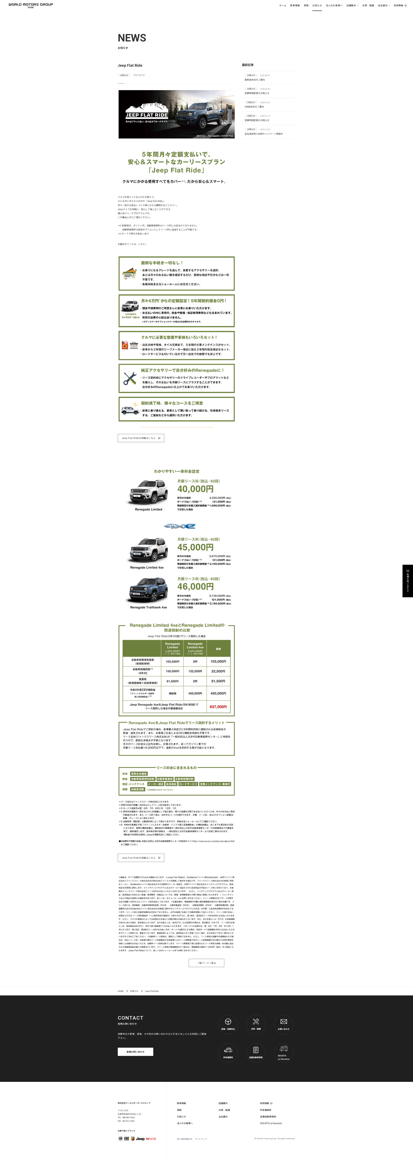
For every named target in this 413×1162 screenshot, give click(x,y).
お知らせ (317, 5)
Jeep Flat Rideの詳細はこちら (139, 438)
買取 (306, 5)
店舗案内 (351, 5)
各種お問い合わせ (135, 1051)
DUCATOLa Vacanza (283, 1057)
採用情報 (398, 5)
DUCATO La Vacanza (271, 1123)
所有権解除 (228, 1057)
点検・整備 (368, 5)
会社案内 (383, 5)
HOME (121, 991)
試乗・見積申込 (228, 1029)
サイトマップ (201, 1138)
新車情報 (295, 5)
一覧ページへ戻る (206, 962)
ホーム (283, 5)
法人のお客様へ (334, 5)
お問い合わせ (283, 1029)
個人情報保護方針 (184, 1138)
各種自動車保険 (256, 1057)
